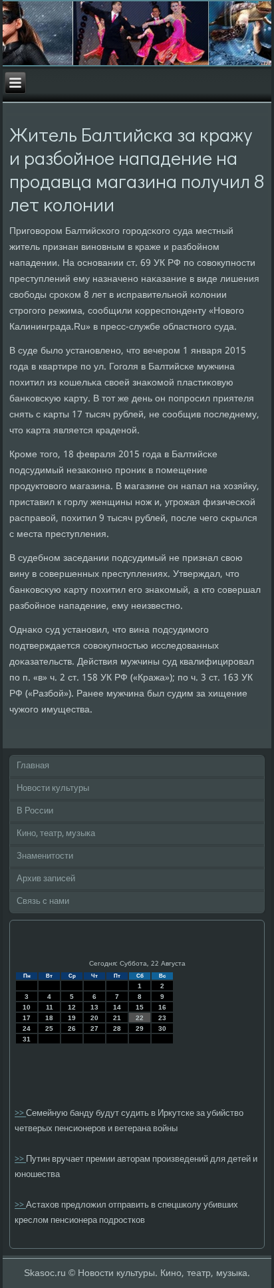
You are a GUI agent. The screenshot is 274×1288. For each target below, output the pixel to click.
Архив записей (46, 879)
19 (72, 1017)
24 (27, 1028)
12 (72, 1007)
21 (117, 1017)
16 (162, 1007)
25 (49, 1028)
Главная (33, 766)
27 (94, 1028)
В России (35, 811)
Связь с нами (43, 901)
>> (20, 1113)
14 (117, 1007)
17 (27, 1017)
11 (49, 1007)
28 (117, 1028)
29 (140, 1028)
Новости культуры (53, 788)
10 (27, 1007)
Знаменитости (45, 856)
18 (49, 1017)
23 (162, 1017)
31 (27, 1039)
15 (140, 1007)
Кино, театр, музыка (56, 833)
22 (140, 1017)
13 (94, 1007)
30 (162, 1028)
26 (72, 1028)
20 (94, 1017)
